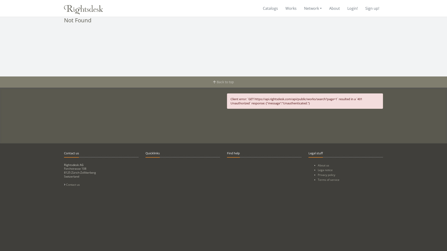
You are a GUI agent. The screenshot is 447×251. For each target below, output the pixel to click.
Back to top (225, 82)
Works (291, 8)
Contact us (72, 185)
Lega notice (325, 170)
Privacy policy (326, 175)
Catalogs (270, 8)
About (334, 8)
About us (323, 165)
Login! (352, 8)
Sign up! (372, 8)
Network (311, 8)
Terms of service (328, 180)
